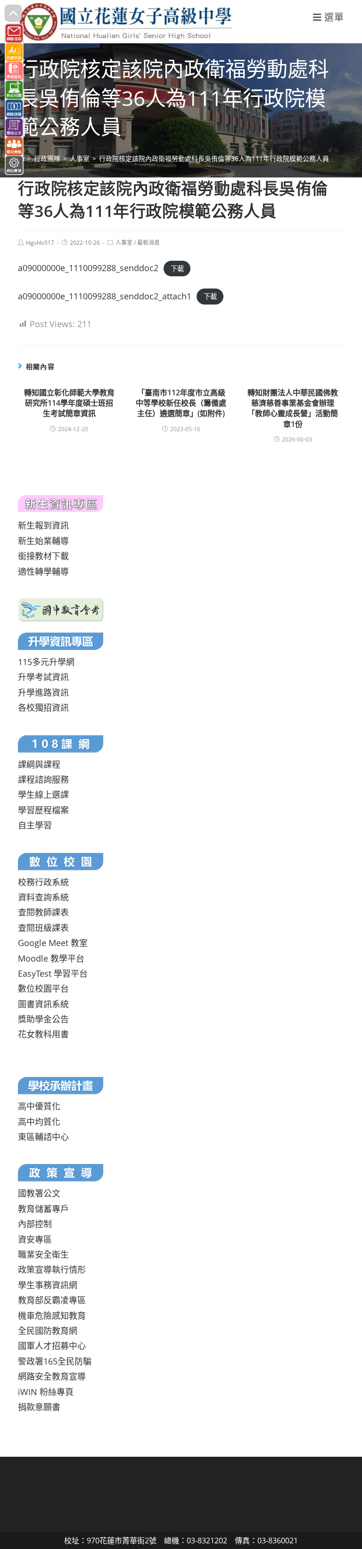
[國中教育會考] (61, 609)
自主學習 (35, 825)
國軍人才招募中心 (52, 1345)
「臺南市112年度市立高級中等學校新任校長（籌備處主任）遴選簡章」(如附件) (181, 403)
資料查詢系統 (43, 897)
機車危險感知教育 (52, 1315)
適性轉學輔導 (43, 571)
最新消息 (148, 243)
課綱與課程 (39, 764)
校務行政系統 (43, 882)
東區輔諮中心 (43, 1136)
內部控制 (35, 1223)
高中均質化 (39, 1121)
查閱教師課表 (43, 912)
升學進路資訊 (43, 692)
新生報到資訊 (43, 525)
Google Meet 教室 (53, 942)
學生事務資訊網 (47, 1285)
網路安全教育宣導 (52, 1376)
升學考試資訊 (43, 676)
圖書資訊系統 (43, 1004)
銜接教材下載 (43, 556)
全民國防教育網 (47, 1330)
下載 (177, 268)
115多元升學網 (46, 661)
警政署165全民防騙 (54, 1361)
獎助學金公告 (43, 1019)
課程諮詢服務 (43, 779)
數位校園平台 (43, 988)
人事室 (123, 243)
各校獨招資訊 (43, 707)
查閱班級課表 (43, 927)
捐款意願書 (39, 1407)
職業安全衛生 (43, 1254)
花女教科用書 (43, 1034)
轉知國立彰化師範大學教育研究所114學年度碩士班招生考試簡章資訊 (69, 403)
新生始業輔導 (43, 540)
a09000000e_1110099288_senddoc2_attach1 (104, 296)
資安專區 (35, 1239)
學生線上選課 (43, 794)
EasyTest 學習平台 (53, 973)
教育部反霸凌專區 (52, 1300)
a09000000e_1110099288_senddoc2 (88, 267)
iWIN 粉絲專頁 (46, 1391)
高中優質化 (39, 1106)
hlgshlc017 (40, 243)
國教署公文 (39, 1193)
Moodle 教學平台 (51, 958)
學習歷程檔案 (43, 810)
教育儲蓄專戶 (43, 1208)
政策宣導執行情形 (52, 1269)
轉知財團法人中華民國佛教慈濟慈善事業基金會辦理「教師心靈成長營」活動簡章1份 (292, 408)
